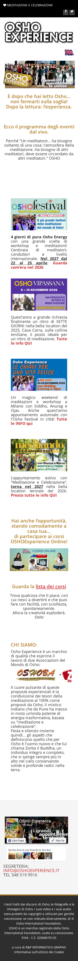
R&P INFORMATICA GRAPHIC (46, 947)
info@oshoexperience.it (31, 870)
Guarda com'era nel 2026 (39, 265)
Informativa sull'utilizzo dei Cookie (39, 952)
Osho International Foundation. (39, 923)
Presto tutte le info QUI (34, 495)
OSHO (13, 928)
